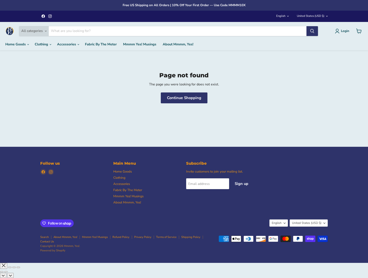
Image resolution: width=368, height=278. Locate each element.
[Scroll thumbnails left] (3, 275)
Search (44, 237)
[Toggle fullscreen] (14, 267)
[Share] (10, 267)
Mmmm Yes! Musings (139, 44)
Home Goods (16, 44)
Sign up (241, 183)
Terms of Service (166, 237)
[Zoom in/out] (18, 267)
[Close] (3, 266)
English (280, 16)
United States (310, 16)
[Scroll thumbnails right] (10, 275)
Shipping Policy (190, 237)
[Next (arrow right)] (6, 271)
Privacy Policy (142, 237)
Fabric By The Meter (101, 44)
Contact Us (47, 241)
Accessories (67, 44)
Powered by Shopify (52, 250)
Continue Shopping (184, 97)
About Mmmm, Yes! (178, 44)
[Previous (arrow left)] (1, 271)
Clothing (42, 44)
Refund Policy (120, 237)
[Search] (312, 31)
